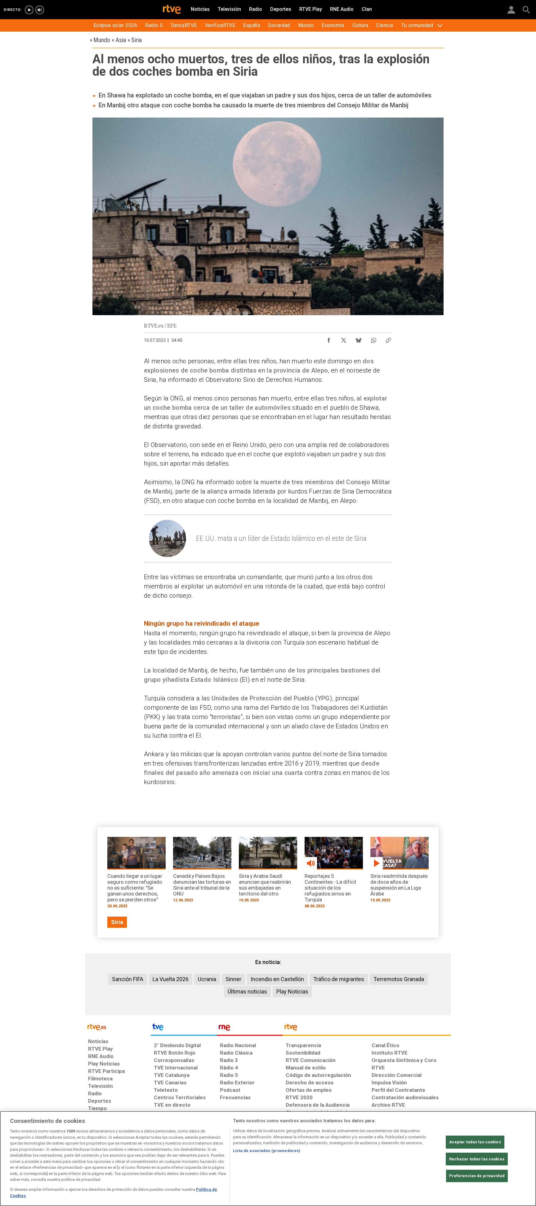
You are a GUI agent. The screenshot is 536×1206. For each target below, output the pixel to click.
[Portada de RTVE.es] (171, 10)
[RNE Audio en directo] (40, 10)
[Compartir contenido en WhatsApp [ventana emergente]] (373, 339)
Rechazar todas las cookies (476, 1159)
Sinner (233, 979)
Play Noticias (292, 991)
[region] (268, 1158)
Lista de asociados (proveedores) (266, 1150)
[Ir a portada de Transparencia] (367, 1028)
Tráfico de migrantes (338, 979)
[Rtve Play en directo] (29, 10)
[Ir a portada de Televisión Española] (184, 1028)
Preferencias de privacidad (477, 1175)
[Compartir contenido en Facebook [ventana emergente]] (328, 339)
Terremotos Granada (398, 979)
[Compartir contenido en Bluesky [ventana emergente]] (358, 339)
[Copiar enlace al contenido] (388, 339)
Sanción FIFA (127, 979)
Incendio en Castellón (277, 979)
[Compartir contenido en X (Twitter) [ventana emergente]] (343, 339)
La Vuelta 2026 (171, 979)
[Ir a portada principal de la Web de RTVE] (118, 1026)
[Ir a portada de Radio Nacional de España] (250, 1028)
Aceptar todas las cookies (475, 1142)
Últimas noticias (247, 991)
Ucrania (207, 979)
